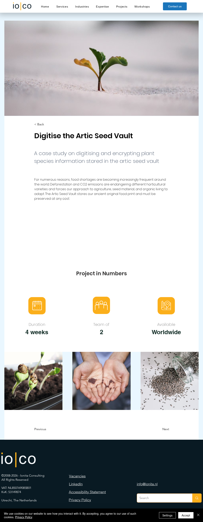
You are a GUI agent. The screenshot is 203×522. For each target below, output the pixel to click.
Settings (167, 515)
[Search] (196, 498)
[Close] (198, 515)
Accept (186, 515)
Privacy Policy (23, 517)
